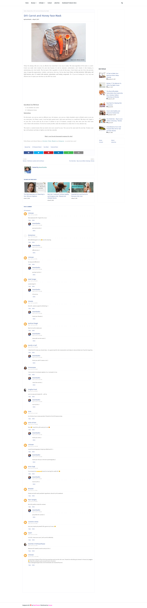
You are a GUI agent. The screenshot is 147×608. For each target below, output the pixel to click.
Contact (101, 142)
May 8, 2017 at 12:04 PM (33, 446)
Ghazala (30, 301)
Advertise (113, 142)
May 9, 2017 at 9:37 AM (32, 523)
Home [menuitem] (27, 3)
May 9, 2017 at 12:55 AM (37, 379)
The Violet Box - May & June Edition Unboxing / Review (114, 120)
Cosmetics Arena (33, 522)
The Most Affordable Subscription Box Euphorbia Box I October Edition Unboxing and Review (115, 94)
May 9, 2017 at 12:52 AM (37, 291)
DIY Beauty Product (36, 147)
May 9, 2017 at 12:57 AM (37, 434)
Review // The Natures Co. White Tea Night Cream (114, 84)
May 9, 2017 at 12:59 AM (37, 456)
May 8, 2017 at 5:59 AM (33, 369)
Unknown (31, 213)
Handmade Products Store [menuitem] (69, 3)
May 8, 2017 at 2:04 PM (32, 501)
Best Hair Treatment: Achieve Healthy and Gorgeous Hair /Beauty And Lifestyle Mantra (58, 196)
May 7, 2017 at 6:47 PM (32, 325)
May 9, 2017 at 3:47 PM (32, 545)
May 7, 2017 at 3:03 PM (32, 237)
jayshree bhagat (33, 323)
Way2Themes (36, 605)
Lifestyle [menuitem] (41, 3)
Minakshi (31, 489)
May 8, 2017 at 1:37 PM (32, 490)
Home (25, 11)
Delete (33, 220)
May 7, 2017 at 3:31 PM (32, 259)
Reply (30, 220)
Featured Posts (54, 147)
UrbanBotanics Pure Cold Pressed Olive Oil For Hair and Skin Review (114, 128)
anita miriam (32, 422)
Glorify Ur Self (32, 345)
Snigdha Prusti (32, 389)
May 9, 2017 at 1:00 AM (37, 478)
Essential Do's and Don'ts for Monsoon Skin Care (79, 195)
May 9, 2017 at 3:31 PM (32, 534)
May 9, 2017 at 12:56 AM (37, 401)
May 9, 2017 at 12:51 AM (37, 269)
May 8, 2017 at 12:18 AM (33, 347)
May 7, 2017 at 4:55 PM (32, 281)
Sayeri (30, 533)
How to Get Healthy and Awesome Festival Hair (113, 112)
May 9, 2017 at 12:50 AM (37, 225)
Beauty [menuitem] (33, 3)
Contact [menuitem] (50, 3)
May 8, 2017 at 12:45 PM (33, 468)
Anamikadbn (28, 19)
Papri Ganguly (32, 500)
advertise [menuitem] (57, 3)
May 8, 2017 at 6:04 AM (33, 391)
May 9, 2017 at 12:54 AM (37, 357)
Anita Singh (31, 466)
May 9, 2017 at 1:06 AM (37, 511)
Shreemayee (32, 367)
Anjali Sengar (32, 279)
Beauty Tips (30, 11)
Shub (29, 411)
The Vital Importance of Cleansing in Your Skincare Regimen (34, 195)
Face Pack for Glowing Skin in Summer (114, 104)
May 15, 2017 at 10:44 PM (33, 556)
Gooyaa (50, 605)
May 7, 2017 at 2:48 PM (32, 214)
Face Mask (46, 147)
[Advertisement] (58, 88)
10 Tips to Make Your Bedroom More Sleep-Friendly (113, 75)
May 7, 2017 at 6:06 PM (32, 303)
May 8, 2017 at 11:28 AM (33, 424)
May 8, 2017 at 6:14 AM (32, 413)
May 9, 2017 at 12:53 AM (37, 335)
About (112, 140)
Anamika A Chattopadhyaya (36, 544)
